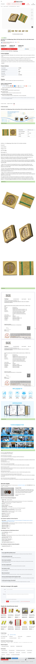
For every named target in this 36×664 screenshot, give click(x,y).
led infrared (11, 636)
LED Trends (8, 654)
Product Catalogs (13, 634)
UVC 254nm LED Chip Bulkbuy (15, 654)
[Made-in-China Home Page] (18, 1)
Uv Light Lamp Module (18, 520)
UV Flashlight (24, 520)
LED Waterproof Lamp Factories (20, 650)
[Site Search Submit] (23, 4)
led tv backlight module (4, 636)
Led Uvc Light (18, 652)
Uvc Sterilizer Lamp (11, 652)
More (1, 656)
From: (5, 589)
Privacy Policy (31, 661)
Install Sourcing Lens (5, 659)
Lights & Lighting (5, 6)
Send (7, 601)
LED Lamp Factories (11, 650)
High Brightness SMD (19, 646)
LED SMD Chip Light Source (11, 520)
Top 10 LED (3, 654)
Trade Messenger (15, 658)
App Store (3, 658)
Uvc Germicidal (29, 652)
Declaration (27, 661)
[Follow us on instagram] (31, 658)
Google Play (8, 658)
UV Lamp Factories (29, 650)
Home (2, 6)
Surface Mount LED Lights (5, 646)
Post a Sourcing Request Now (25, 601)
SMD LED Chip (12, 646)
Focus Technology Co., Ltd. (12, 661)
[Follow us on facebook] (28, 658)
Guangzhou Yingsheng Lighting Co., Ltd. (8, 42)
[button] (1, 1)
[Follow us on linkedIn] (25, 659)
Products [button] (9, 3)
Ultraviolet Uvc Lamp (4, 652)
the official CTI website (21, 485)
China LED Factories (4, 650)
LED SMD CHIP (29, 636)
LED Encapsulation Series (12, 6)
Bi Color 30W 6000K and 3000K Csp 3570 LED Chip (32, 615)
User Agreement (23, 661)
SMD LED (18, 6)
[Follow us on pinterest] (33, 658)
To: (5, 591)
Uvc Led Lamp (23, 652)
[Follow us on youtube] (32, 658)
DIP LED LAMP (20, 636)
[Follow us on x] (30, 658)
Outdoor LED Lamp (11, 521)
